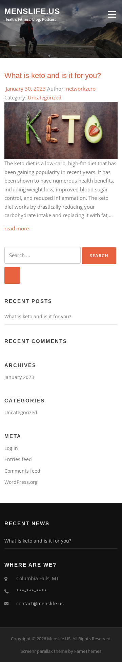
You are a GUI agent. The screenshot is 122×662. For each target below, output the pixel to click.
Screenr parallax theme (44, 651)
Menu (112, 14)
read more (16, 228)
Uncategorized (44, 97)
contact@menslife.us (40, 603)
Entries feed (18, 459)
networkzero (81, 88)
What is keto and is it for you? (52, 75)
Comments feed (22, 471)
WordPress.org (21, 482)
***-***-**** (31, 591)
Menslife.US (32, 10)
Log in (11, 448)
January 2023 (19, 377)
